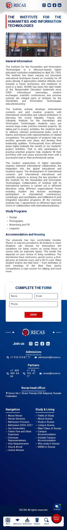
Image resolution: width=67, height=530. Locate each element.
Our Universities (16, 428)
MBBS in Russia (46, 447)
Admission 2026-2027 (20, 425)
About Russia (45, 418)
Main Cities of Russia (49, 428)
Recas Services (16, 418)
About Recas (15, 415)
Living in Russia (46, 425)
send (33, 314)
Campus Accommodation (47, 433)
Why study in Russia (48, 443)
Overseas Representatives (17, 439)
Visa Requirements (18, 443)
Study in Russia (46, 422)
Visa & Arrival (15, 447)
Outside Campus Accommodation (47, 439)
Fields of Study (46, 415)
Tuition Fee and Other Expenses (19, 433)
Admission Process (18, 422)
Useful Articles (16, 450)
